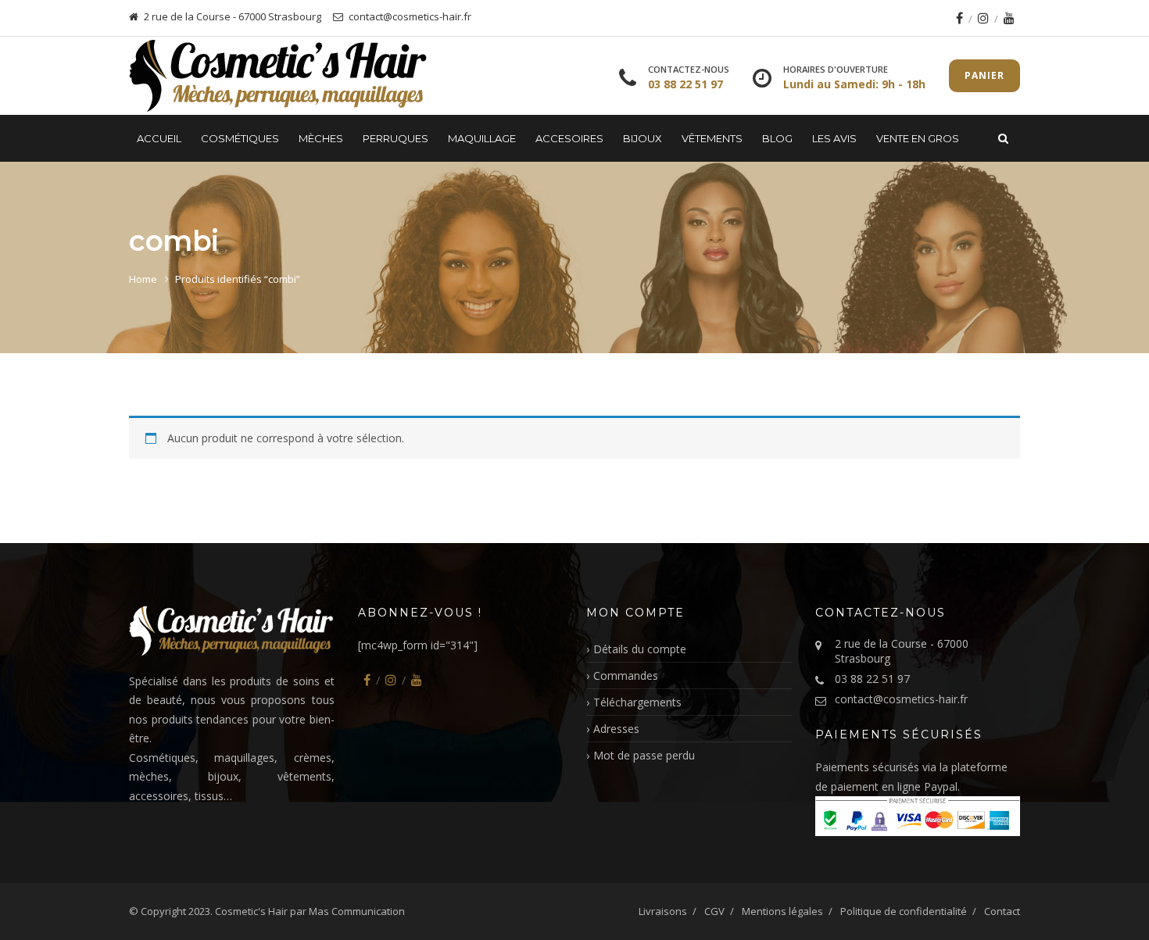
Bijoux (642, 138)
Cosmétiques (240, 138)
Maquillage (482, 138)
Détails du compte (639, 649)
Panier (984, 75)
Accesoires (569, 138)
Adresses (616, 728)
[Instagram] (983, 18)
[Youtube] (1009, 18)
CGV (714, 911)
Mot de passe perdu (644, 755)
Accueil (159, 138)
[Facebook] (959, 18)
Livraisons (663, 911)
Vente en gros (917, 138)
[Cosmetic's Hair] (278, 76)
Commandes (625, 675)
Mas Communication (357, 911)
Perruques (395, 138)
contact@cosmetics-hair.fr (901, 699)
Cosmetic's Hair (251, 911)
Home (143, 279)
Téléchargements (637, 702)
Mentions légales (782, 911)
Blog (777, 138)
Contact (1002, 911)
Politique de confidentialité (903, 911)
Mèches (321, 138)
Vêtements (712, 138)
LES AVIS (834, 138)
